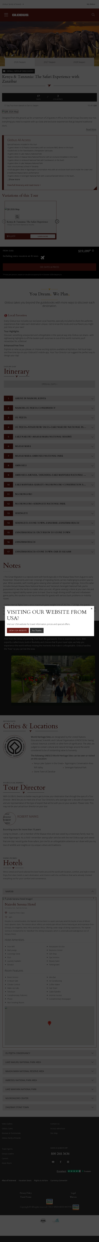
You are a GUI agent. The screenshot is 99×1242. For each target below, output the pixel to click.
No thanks (37, 630)
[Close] (91, 608)
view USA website (18, 630)
